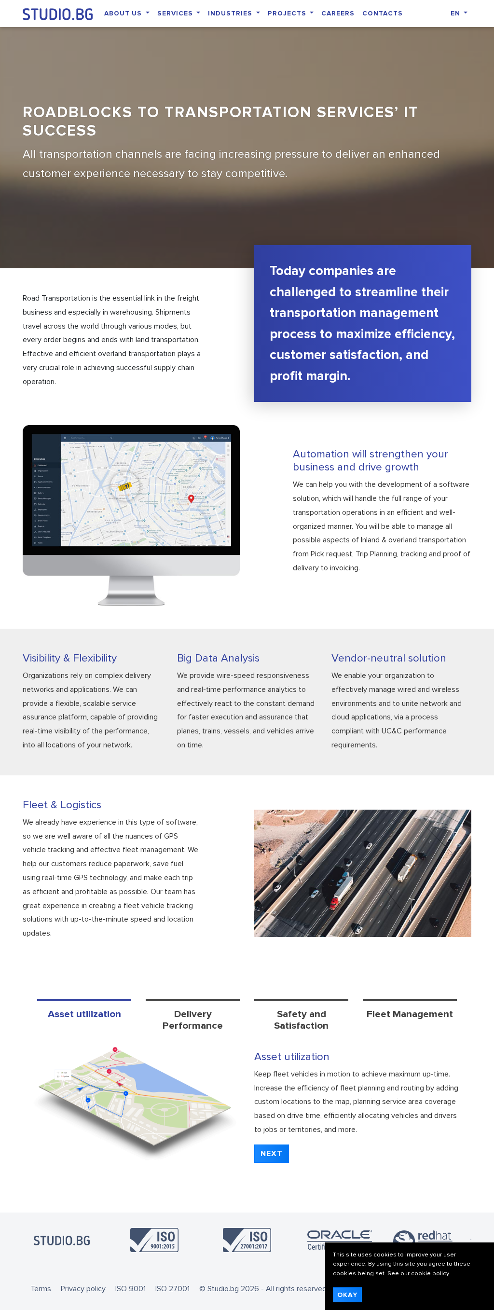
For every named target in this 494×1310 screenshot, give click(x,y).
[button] (271, 1154)
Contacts (382, 13)
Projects (288, 13)
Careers (338, 13)
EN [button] (456, 13)
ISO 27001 (172, 1289)
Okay (347, 1295)
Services (176, 13)
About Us (124, 13)
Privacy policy (83, 1289)
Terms (40, 1289)
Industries (231, 13)
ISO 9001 (130, 1289)
